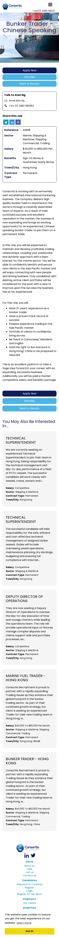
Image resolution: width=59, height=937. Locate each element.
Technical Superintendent (21, 440)
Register (29, 887)
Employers (29, 899)
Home (29, 861)
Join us (29, 872)
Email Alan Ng (16, 100)
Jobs (29, 869)
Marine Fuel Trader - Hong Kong (25, 678)
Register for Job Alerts (29, 894)
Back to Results (29, 84)
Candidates (29, 880)
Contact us (29, 875)
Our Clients (29, 903)
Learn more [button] (24, 923)
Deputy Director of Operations (24, 599)
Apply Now (29, 70)
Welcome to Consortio (30, 884)
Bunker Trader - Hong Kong (27, 761)
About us (29, 865)
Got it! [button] (29, 931)
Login (29, 890)
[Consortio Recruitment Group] (29, 848)
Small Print (29, 907)
